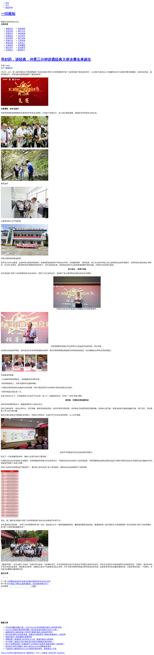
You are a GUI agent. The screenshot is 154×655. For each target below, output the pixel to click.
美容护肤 (9, 31)
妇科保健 (21, 33)
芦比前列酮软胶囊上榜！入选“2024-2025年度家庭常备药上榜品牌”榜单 (33, 627)
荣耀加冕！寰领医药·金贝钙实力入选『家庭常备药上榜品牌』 (30, 639)
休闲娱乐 (9, 50)
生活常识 (21, 36)
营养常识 (9, 33)
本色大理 (52, 653)
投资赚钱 (21, 45)
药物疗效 (9, 40)
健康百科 (9, 29)
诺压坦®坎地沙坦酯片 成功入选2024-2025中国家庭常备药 (28, 646)
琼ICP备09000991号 (17, 653)
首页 (7, 3)
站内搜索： (5, 586)
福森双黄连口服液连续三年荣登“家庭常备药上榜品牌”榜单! (29, 632)
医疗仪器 (21, 38)
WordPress (61, 653)
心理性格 (21, 40)
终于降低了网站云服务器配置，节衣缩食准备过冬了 (28, 584)
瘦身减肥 (21, 29)
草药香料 (9, 38)
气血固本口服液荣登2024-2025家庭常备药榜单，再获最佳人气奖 (30, 649)
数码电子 (21, 50)
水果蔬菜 (9, 45)
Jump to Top (5, 653)
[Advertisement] (68, 69)
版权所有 (30, 653)
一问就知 (43, 653)
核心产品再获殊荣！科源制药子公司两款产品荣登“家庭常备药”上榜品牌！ (35, 644)
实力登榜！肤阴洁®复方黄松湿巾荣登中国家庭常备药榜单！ (29, 641)
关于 (7, 5)
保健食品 (9, 36)
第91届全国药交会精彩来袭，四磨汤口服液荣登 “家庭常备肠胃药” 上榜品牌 (35, 634)
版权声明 (9, 8)
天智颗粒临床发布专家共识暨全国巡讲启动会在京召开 (29, 581)
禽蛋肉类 (9, 43)
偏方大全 (21, 31)
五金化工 (21, 43)
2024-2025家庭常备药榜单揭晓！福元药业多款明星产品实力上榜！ (31, 630)
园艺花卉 (9, 48)
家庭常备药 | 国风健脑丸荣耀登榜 (18, 637)
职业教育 (21, 48)
